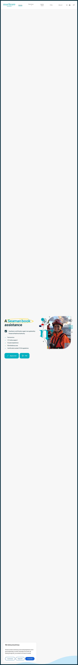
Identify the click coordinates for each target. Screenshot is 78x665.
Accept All (29, 658)
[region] (20, 652)
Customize (10, 658)
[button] (74, 5)
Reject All (20, 658)
